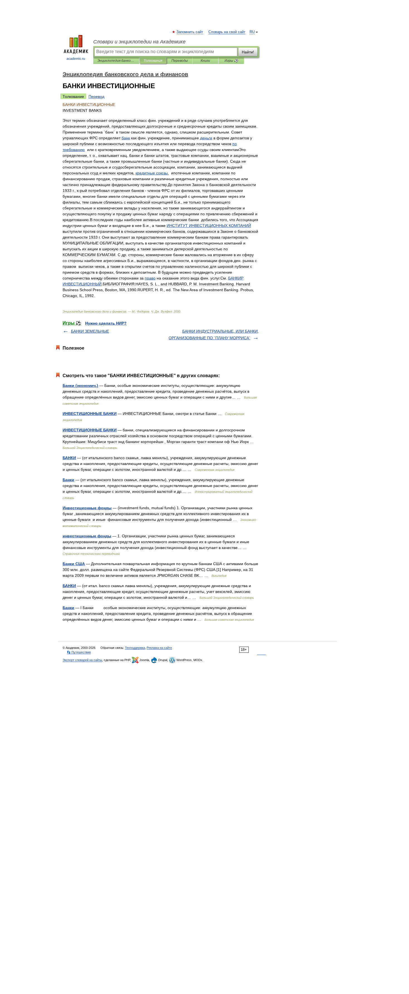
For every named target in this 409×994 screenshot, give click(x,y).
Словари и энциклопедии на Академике (139, 41)
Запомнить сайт (190, 32)
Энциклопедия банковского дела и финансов (116, 61)
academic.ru (75, 59)
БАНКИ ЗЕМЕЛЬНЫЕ (90, 331)
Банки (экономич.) (80, 385)
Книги (205, 61)
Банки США (74, 564)
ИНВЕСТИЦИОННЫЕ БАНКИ (90, 413)
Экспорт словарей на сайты (82, 660)
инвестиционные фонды (87, 536)
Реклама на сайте (159, 647)
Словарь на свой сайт (226, 32)
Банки (68, 480)
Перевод (96, 96)
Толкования (153, 61)
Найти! (248, 52)
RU (252, 32)
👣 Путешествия (79, 652)
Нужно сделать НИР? (106, 323)
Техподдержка (135, 647)
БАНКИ (69, 458)
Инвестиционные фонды (87, 508)
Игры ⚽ (231, 61)
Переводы (179, 61)
